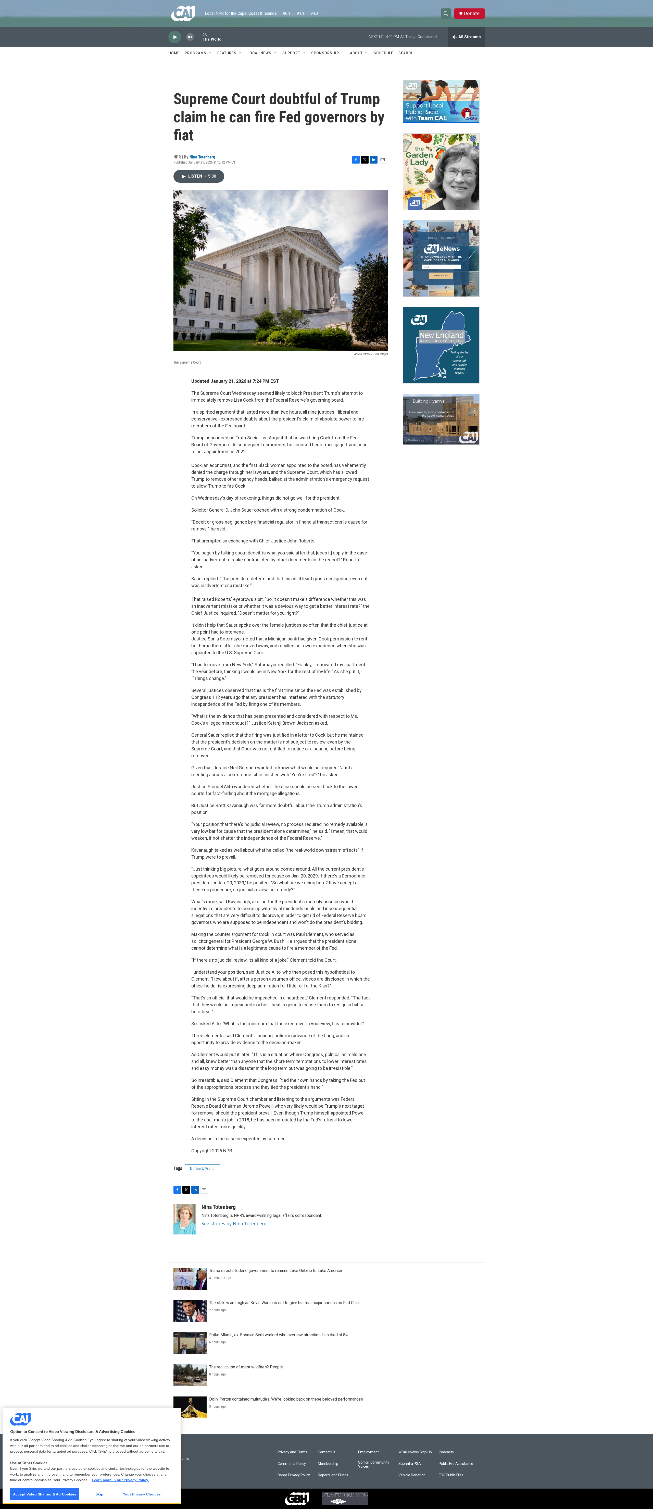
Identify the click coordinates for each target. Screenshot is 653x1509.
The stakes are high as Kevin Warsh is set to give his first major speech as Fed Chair (284, 1302)
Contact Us (326, 1452)
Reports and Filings (333, 1475)
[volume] (190, 37)
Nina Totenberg (202, 156)
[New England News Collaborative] (441, 345)
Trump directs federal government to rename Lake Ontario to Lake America (275, 1270)
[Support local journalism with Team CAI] (441, 101)
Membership (328, 1464)
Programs (195, 53)
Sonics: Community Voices (373, 1464)
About (356, 53)
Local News (259, 53)
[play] (175, 37)
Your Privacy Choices (142, 1494)
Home (174, 53)
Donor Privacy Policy (294, 1475)
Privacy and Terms (292, 1452)
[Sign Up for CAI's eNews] (441, 258)
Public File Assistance (456, 1464)
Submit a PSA (409, 1464)
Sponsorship (325, 53)
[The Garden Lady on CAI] (441, 172)
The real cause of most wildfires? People (246, 1367)
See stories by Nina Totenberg (234, 1223)
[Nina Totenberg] (184, 1219)
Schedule (383, 53)
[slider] (198, 37)
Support (291, 53)
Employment (368, 1452)
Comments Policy (292, 1464)
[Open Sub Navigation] (210, 53)
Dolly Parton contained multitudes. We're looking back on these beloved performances (286, 1399)
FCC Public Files (451, 1475)
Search (406, 53)
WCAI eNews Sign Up (415, 1452)
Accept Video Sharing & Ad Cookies (45, 1494)
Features (226, 53)
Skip (99, 1494)
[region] (92, 1456)
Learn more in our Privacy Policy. (120, 1480)
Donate (472, 13)
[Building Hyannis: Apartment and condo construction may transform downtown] (441, 419)
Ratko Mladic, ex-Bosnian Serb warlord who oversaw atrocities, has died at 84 (278, 1334)
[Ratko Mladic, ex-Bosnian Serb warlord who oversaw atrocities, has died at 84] (190, 1343)
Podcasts (446, 1452)
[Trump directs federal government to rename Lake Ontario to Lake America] (190, 1279)
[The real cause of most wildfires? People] (190, 1375)
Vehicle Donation (411, 1475)
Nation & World (202, 1169)
